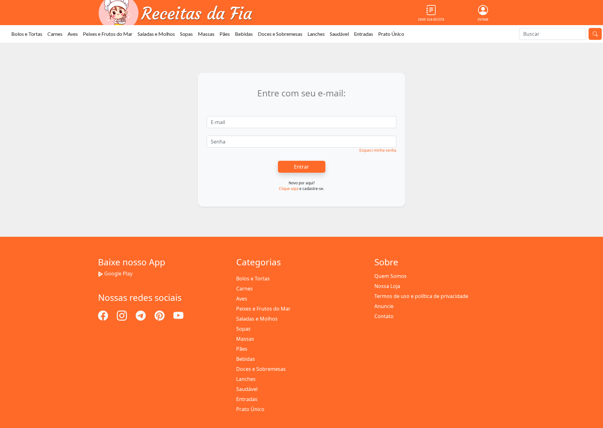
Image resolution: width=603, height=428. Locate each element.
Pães (225, 34)
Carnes (54, 34)
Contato (384, 316)
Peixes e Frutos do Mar (108, 34)
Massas (206, 34)
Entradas (363, 34)
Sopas (186, 34)
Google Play (118, 273)
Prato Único (391, 34)
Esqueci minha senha (377, 150)
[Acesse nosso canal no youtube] (178, 315)
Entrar (301, 166)
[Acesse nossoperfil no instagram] (122, 315)
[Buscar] (595, 34)
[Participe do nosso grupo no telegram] (141, 315)
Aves (73, 34)
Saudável (339, 34)
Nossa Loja (387, 286)
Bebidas (244, 34)
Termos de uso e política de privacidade (421, 296)
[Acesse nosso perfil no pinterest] (160, 315)
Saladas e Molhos (156, 34)
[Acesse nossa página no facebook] (103, 315)
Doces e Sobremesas (280, 34)
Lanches (316, 34)
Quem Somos (390, 276)
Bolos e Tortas (26, 34)
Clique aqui (288, 188)
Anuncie (384, 306)
